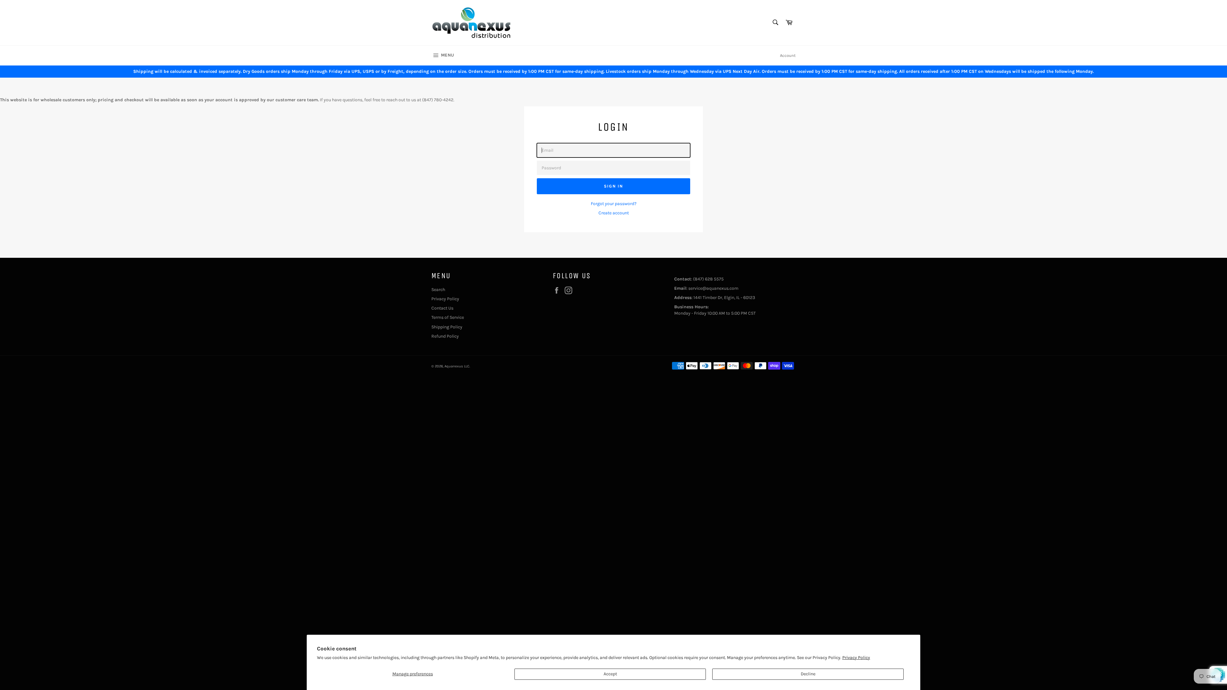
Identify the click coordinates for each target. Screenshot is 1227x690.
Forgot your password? (614, 203)
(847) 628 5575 (708, 279)
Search (438, 289)
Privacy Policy (856, 657)
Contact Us (442, 308)
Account (788, 55)
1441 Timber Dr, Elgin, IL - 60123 (724, 297)
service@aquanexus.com (713, 288)
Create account (613, 213)
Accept (610, 674)
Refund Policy (445, 336)
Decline (808, 674)
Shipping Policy (446, 327)
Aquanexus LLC (456, 366)
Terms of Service (447, 317)
